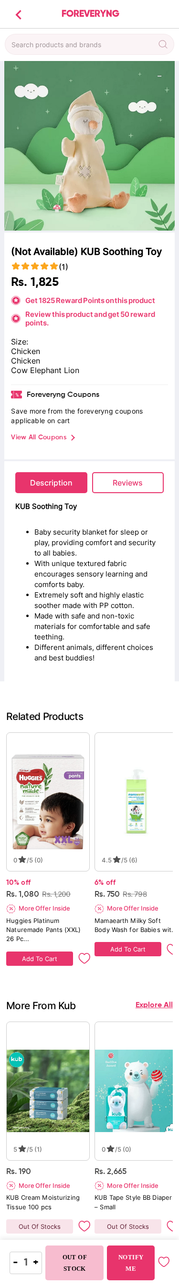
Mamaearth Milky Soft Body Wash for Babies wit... (136, 925)
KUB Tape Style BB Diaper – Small (134, 1202)
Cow (20, 370)
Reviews (128, 482)
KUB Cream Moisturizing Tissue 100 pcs (44, 1202)
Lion (71, 370)
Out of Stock (75, 1263)
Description (51, 482)
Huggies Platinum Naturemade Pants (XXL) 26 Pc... (44, 929)
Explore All (154, 1005)
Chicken (25, 360)
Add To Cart (39, 958)
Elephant (47, 370)
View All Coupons (38, 437)
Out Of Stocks (40, 1226)
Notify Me (130, 1263)
